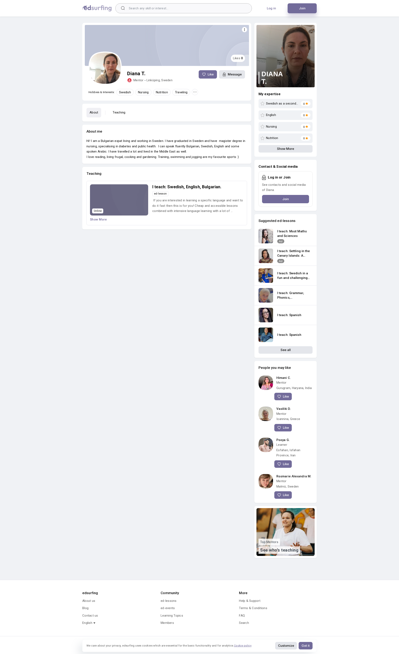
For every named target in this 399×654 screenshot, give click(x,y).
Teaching (119, 112)
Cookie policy (242, 645)
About (94, 112)
